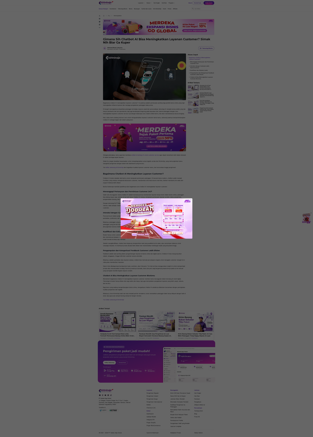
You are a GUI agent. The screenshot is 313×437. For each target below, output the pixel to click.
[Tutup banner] (191, 200)
